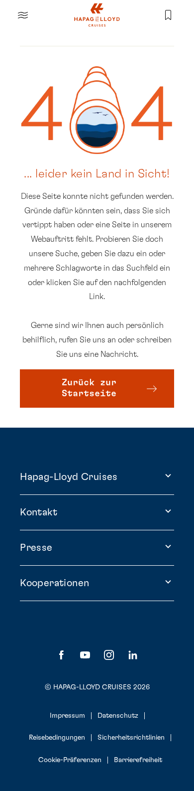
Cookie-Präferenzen (69, 760)
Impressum (67, 715)
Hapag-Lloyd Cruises (69, 477)
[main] (97, 214)
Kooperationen (54, 583)
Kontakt (38, 512)
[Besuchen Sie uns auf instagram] (109, 655)
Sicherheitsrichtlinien (131, 737)
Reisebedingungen (57, 737)
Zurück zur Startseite (89, 388)
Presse (36, 548)
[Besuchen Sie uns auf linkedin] (133, 655)
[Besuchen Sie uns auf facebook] (61, 655)
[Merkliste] (168, 15)
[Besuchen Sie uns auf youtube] (85, 655)
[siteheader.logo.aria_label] (97, 15)
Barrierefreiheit (138, 760)
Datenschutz (117, 715)
